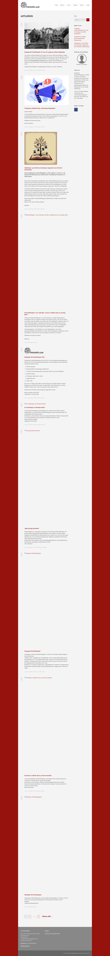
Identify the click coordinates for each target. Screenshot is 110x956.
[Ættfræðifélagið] (76, 109)
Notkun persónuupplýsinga (52, 933)
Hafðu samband (25, 946)
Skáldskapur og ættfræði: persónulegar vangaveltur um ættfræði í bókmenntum (81, 44)
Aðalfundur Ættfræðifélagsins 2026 (34, 357)
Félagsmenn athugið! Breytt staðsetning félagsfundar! (39, 108)
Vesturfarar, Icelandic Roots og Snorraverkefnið (37, 775)
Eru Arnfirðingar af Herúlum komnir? (34, 407)
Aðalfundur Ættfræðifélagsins (32, 895)
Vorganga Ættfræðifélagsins (32, 651)
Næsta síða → (47, 916)
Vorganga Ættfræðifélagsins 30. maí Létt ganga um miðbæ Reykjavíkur (44, 52)
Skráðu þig (24, 943)
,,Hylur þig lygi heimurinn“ (31, 528)
